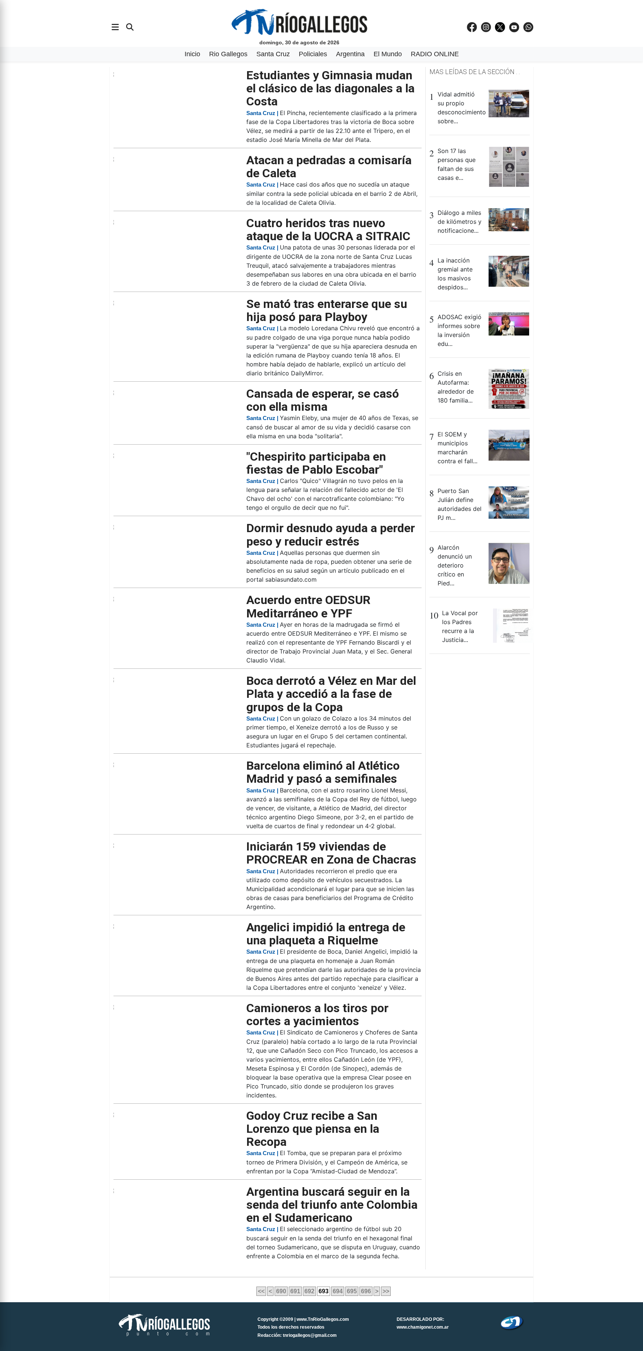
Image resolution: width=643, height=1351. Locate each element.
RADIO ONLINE (435, 54)
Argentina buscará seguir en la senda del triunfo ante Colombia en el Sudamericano (332, 1205)
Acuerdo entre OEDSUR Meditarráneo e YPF (308, 606)
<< (261, 1291)
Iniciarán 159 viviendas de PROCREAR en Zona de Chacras (331, 853)
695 (352, 1291)
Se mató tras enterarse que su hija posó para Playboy (326, 310)
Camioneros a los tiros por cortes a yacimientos (317, 1014)
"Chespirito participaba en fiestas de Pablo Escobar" (316, 463)
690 (281, 1291)
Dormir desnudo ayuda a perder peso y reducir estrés (330, 534)
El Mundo (388, 54)
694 (338, 1291)
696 (366, 1291)
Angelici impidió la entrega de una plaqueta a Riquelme (325, 933)
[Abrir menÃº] (115, 27)
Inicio (192, 54)
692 (309, 1291)
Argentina (350, 54)
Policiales (313, 54)
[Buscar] (130, 27)
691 (295, 1291)
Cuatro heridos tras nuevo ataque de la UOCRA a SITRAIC (328, 229)
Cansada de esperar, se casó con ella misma (322, 400)
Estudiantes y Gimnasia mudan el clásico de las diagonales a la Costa (330, 88)
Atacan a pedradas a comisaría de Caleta (329, 166)
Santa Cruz (273, 54)
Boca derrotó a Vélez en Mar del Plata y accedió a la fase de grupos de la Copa (331, 694)
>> (386, 1291)
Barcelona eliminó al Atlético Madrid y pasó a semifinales (323, 772)
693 (324, 1291)
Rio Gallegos (228, 54)
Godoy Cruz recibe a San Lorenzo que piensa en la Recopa (312, 1129)
